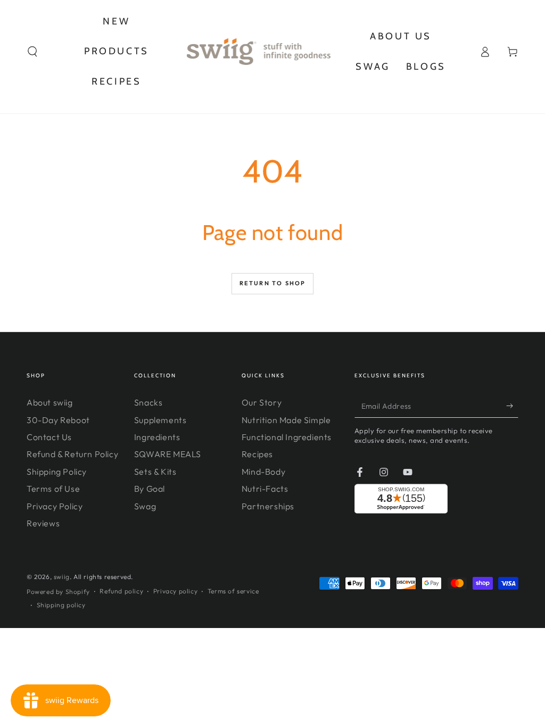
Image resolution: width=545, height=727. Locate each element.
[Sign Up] (512, 405)
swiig (62, 577)
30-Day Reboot (58, 420)
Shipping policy (61, 605)
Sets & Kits (155, 471)
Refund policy (121, 591)
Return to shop (273, 283)
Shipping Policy (57, 471)
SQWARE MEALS (167, 454)
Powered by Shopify (58, 592)
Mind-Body (263, 471)
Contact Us (49, 437)
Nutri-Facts (265, 488)
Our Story (262, 402)
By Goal (149, 488)
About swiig (50, 402)
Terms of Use (53, 488)
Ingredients (157, 437)
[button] (32, 51)
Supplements (160, 420)
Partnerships (268, 506)
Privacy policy (175, 591)
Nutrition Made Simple (286, 420)
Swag (145, 506)
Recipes (257, 454)
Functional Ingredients (287, 437)
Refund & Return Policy (72, 454)
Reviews (43, 523)
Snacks (148, 402)
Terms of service (233, 591)
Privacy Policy (54, 506)
